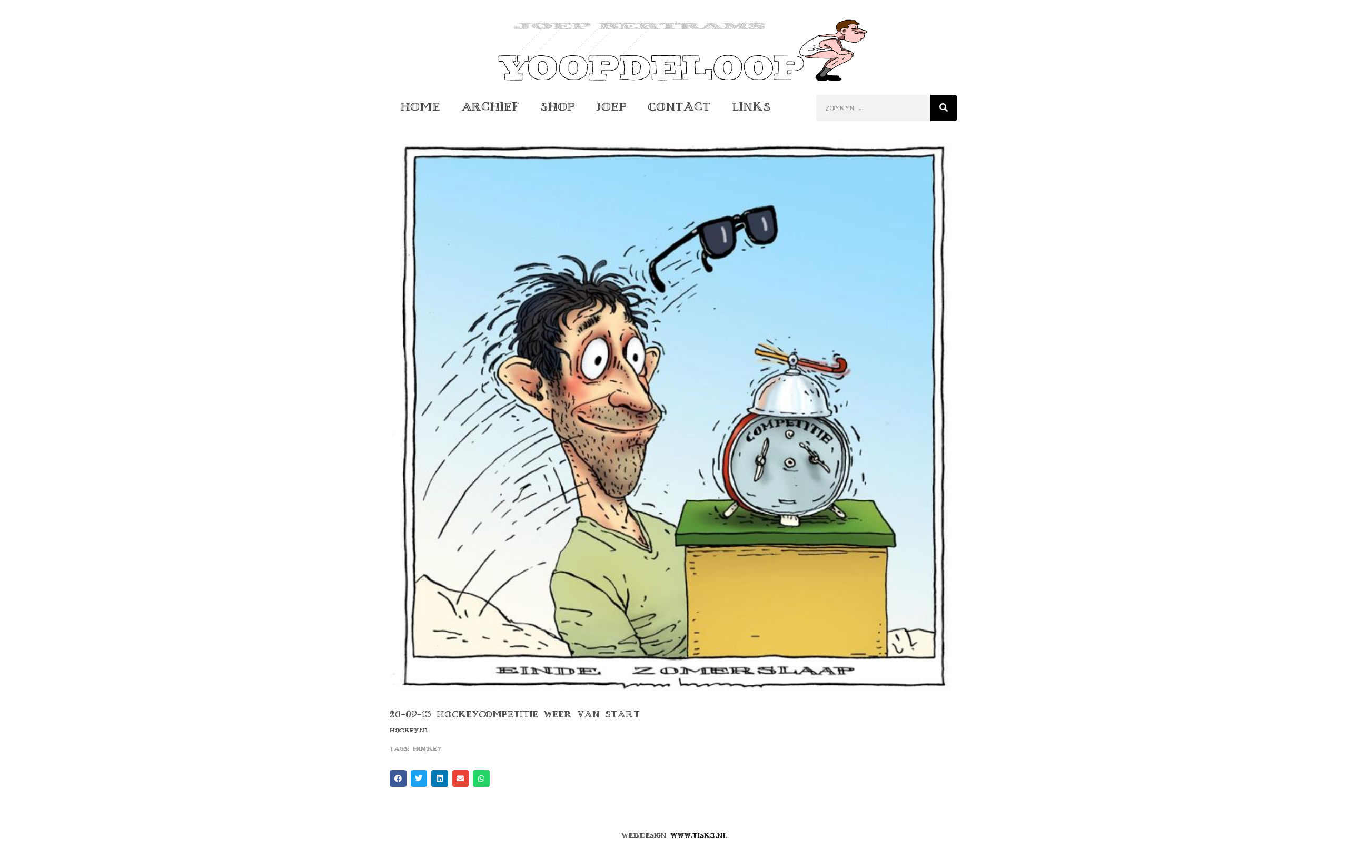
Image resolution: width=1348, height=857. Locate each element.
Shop (557, 107)
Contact (679, 107)
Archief (490, 107)
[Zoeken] (943, 108)
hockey (427, 749)
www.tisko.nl (698, 835)
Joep (611, 107)
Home (420, 107)
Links (751, 107)
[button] (398, 778)
